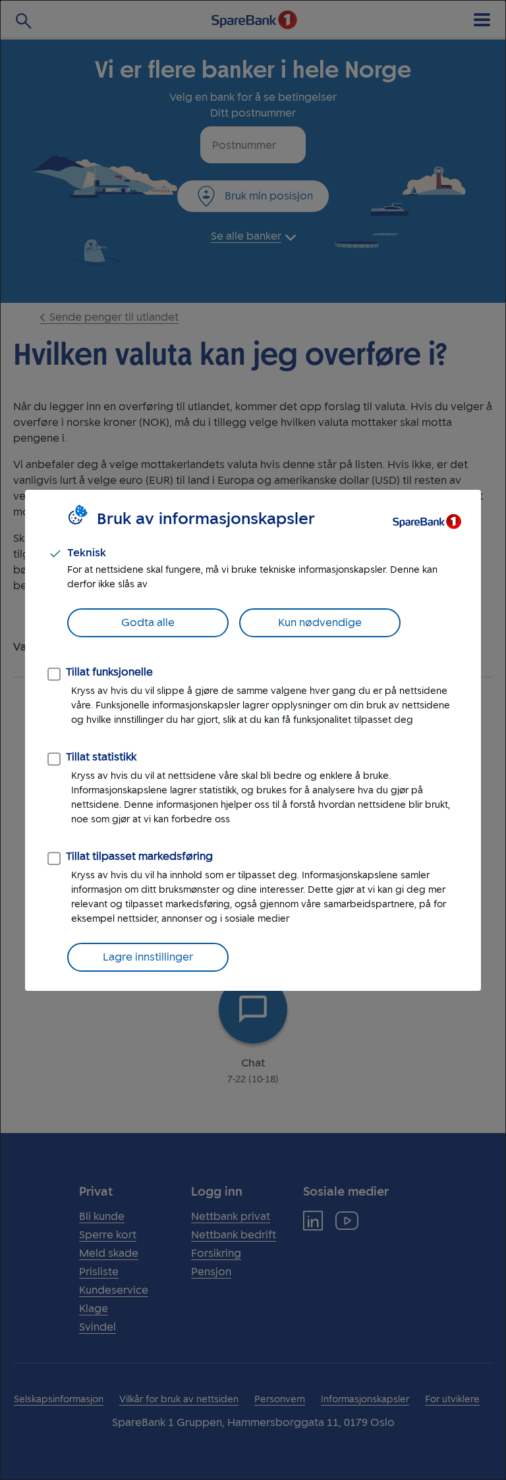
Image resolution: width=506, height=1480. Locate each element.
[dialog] (253, 740)
